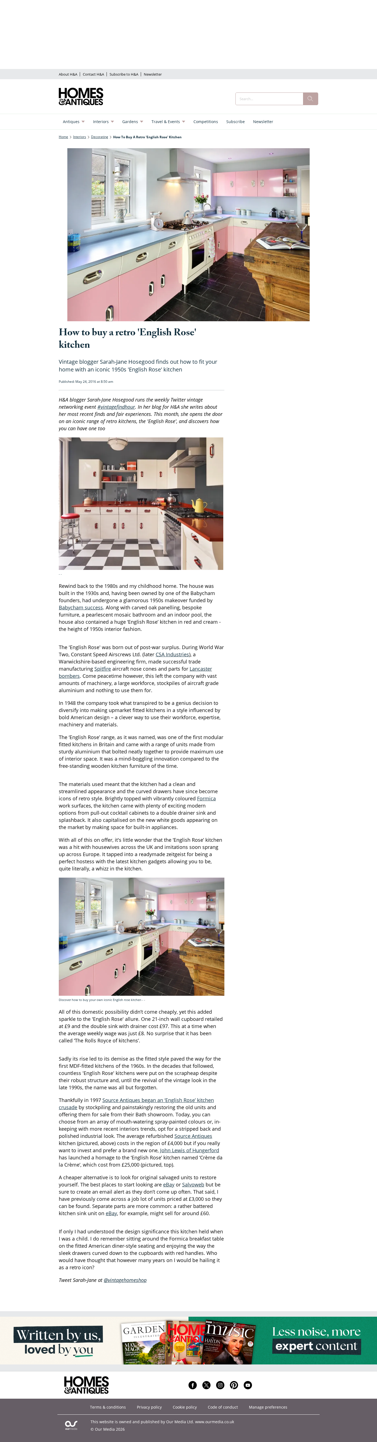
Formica (206, 798)
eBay (168, 1184)
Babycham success (81, 607)
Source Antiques (193, 1136)
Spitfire (102, 668)
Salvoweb (193, 1184)
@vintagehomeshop (125, 1280)
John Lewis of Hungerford (189, 1150)
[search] (310, 98)
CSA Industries (172, 654)
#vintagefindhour (116, 406)
